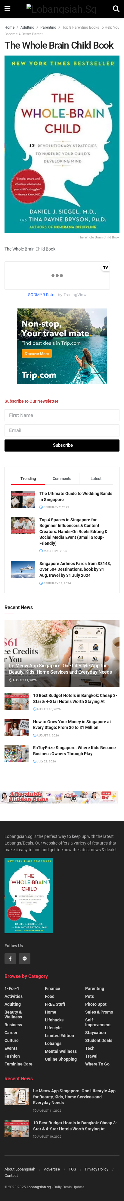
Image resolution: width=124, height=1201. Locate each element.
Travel (91, 1056)
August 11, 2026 (24, 680)
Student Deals (98, 1040)
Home (9, 27)
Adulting (27, 27)
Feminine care (19, 1064)
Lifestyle (53, 1027)
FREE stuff (55, 1004)
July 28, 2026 (46, 761)
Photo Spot (96, 1004)
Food (49, 996)
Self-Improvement (98, 1022)
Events (11, 1048)
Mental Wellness (61, 1051)
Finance (52, 988)
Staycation (95, 1032)
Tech (90, 1048)
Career (11, 1032)
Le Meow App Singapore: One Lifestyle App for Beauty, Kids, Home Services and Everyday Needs (60, 669)
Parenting (48, 27)
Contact (11, 1175)
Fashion (12, 1056)
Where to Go (97, 1064)
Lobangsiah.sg (39, 1187)
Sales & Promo (99, 1012)
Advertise (52, 1169)
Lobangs (53, 1043)
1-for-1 (12, 988)
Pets (89, 996)
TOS (72, 1169)
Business (13, 1024)
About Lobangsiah (20, 1169)
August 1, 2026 (47, 735)
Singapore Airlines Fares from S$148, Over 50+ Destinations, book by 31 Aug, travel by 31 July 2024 (75, 569)
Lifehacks (54, 1019)
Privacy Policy (96, 1169)
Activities (14, 996)
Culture (12, 1040)
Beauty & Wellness (13, 1014)
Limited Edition (59, 1035)
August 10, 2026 (48, 709)
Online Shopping (61, 1059)
